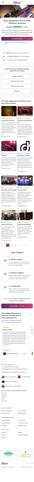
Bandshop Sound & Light (8, 190)
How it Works (22, 411)
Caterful (3, 437)
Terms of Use (11, 467)
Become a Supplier (6, 411)
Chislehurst (4, 395)
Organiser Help (22, 425)
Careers (3, 435)
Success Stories (5, 413)
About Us (4, 432)
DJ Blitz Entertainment (24, 224)
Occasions (4, 425)
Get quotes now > (6, 136)
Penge (2, 399)
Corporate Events (6, 423)
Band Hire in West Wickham (11, 381)
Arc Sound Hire (21, 190)
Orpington (3, 397)
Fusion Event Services (7, 120)
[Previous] (26, 314)
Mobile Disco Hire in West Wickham (13, 386)
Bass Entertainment (12, 353)
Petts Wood (4, 401)
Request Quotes (5, 420)
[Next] (31, 314)
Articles (20, 432)
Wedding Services (23, 423)
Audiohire (4, 155)
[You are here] (2, 364)
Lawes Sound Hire (6, 224)
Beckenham (4, 393)
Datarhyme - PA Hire (23, 155)
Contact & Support (23, 435)
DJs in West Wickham (25, 376)
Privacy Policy (4, 467)
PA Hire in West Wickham (10, 376)
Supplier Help (21, 413)
